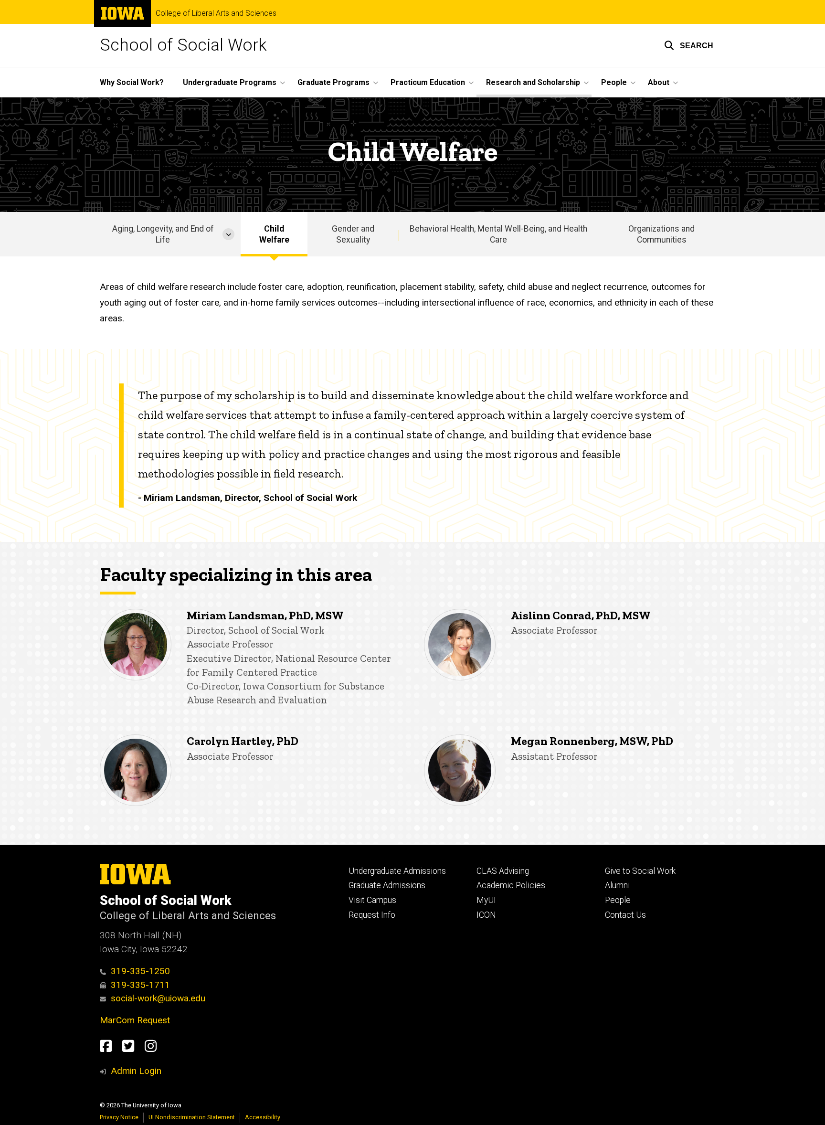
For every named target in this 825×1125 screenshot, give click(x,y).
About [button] (658, 82)
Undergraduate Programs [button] (229, 82)
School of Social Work (183, 45)
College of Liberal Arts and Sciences (216, 13)
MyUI (486, 900)
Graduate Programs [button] (333, 82)
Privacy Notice (119, 1117)
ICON (486, 915)
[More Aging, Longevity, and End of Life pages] (228, 234)
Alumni (617, 885)
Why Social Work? (132, 82)
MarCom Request (135, 1020)
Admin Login (136, 1070)
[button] (688, 45)
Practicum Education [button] (428, 82)
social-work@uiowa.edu (158, 998)
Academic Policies (510, 885)
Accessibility (262, 1117)
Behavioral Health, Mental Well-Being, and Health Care (498, 234)
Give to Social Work (640, 871)
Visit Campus (372, 900)
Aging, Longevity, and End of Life (163, 234)
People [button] (614, 82)
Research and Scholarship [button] (533, 82)
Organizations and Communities (661, 234)
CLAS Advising (502, 871)
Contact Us (625, 915)
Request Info (372, 915)
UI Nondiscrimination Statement (191, 1117)
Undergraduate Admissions (397, 871)
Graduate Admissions (387, 885)
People (618, 900)
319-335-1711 (140, 984)
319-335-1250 (140, 971)
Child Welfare (274, 234)
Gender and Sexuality (353, 234)
